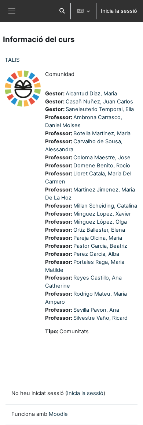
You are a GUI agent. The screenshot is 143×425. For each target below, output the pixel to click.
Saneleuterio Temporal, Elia (100, 109)
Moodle (58, 414)
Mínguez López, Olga (100, 222)
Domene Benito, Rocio (101, 165)
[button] (62, 11)
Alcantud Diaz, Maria (91, 93)
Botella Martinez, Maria (102, 133)
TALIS (12, 59)
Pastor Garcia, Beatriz (100, 246)
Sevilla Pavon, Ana (96, 310)
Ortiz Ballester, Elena (99, 230)
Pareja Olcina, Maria (97, 238)
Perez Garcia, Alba (96, 254)
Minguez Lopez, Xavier (102, 213)
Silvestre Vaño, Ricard (100, 318)
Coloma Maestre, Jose (102, 157)
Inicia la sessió (119, 11)
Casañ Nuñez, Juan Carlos (99, 101)
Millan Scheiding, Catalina (105, 205)
